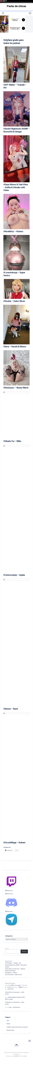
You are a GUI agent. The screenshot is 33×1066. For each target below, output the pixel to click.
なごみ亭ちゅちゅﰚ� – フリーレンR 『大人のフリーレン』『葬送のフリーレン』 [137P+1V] (16, 987)
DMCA (8, 1023)
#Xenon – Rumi (10, 709)
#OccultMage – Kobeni (14, 842)
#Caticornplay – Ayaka (14, 575)
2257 (8, 1020)
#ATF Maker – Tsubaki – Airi (13, 963)
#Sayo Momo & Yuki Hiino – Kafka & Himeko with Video (15, 187)
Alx (26, 1056)
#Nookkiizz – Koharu (13, 231)
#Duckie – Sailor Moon (14, 301)
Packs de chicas (16, 6)
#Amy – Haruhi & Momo (14, 346)
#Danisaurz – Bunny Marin (15, 387)
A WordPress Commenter (12, 992)
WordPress (17, 1056)
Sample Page (10, 1030)
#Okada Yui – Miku (12, 441)
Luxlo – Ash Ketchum (14, 1007)
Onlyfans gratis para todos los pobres (17, 1027)
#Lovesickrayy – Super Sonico (13, 974)
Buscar (7, 948)
